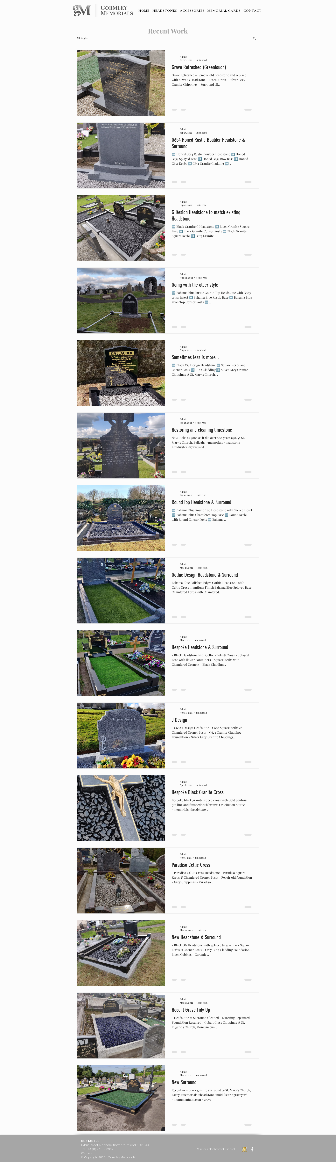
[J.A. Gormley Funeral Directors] (244, 1149)
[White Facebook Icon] (252, 1149)
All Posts (82, 38)
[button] (254, 39)
